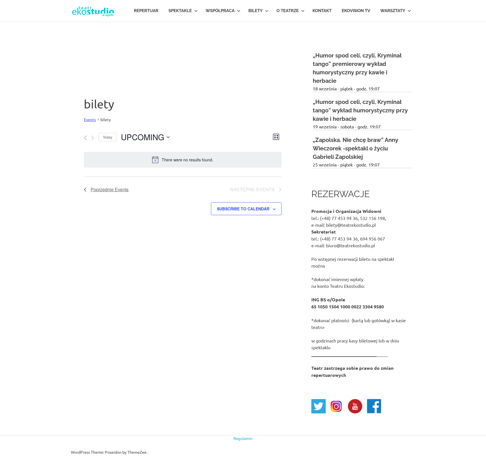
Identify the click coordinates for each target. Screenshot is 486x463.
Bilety (255, 10)
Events (90, 119)
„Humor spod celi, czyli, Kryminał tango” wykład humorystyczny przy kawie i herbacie (360, 110)
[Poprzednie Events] (85, 138)
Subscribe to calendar (243, 209)
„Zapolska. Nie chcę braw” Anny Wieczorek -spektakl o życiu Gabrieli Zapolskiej (355, 148)
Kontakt (322, 10)
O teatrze (287, 10)
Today (107, 137)
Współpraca (220, 10)
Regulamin (243, 438)
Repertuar (146, 10)
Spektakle (180, 10)
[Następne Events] (92, 138)
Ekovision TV (356, 10)
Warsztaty (392, 10)
